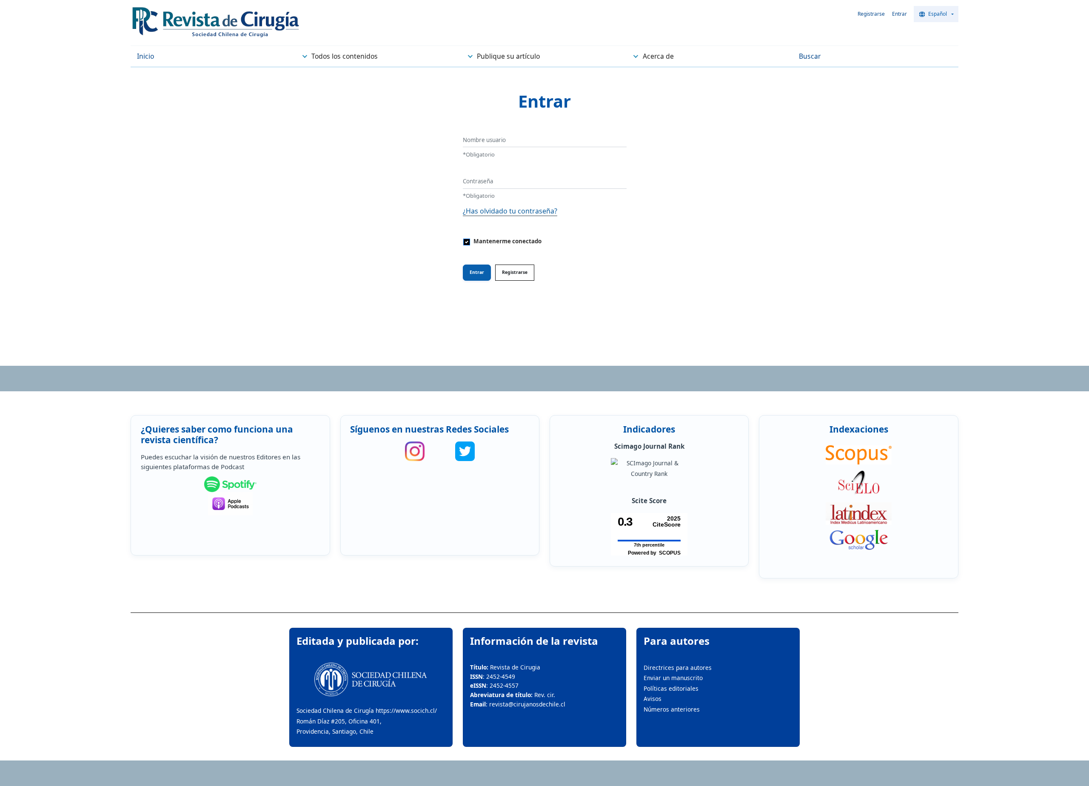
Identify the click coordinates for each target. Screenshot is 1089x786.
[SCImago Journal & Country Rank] (649, 468)
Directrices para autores (678, 668)
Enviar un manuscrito (673, 678)
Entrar (899, 13)
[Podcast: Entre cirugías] (230, 503)
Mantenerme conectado (507, 241)
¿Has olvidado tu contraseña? (510, 211)
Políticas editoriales (671, 688)
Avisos (652, 699)
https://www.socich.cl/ (406, 710)
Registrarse (871, 13)
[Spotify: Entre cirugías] (230, 484)
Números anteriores (672, 709)
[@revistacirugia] (415, 451)
